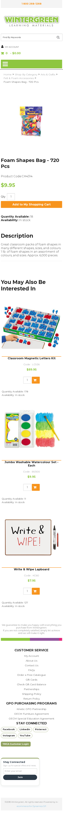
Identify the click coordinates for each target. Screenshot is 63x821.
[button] (31, 53)
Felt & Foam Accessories (19, 78)
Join (20, 777)
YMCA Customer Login (16, 744)
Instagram (9, 735)
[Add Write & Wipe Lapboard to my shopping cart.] (36, 591)
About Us (31, 660)
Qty (3, 196)
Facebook (9, 729)
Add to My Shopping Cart (31, 204)
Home (8, 74)
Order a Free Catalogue (31, 674)
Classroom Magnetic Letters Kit (31, 358)
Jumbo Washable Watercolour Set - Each (31, 463)
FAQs (31, 670)
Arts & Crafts (48, 74)
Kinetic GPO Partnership (31, 709)
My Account (31, 655)
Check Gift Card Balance (31, 684)
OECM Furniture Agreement (31, 713)
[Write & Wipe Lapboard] (31, 537)
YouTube (25, 735)
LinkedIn (25, 729)
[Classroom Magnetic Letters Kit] (31, 326)
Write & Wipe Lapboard (31, 569)
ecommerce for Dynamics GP (31, 806)
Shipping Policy (31, 693)
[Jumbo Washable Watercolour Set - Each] (31, 430)
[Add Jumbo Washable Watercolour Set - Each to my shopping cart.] (36, 487)
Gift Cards (31, 679)
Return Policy (31, 698)
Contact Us (31, 665)
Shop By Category (26, 74)
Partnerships (31, 689)
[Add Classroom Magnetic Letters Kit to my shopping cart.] (36, 380)
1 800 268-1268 (31, 3)
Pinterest (40, 729)
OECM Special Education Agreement (31, 718)
